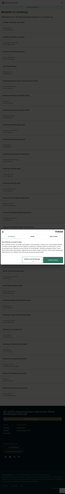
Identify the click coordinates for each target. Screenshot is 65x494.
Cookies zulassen (53, 260)
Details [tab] (32, 236)
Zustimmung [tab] (11, 236)
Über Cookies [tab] (54, 236)
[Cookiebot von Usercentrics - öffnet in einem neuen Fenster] (56, 232)
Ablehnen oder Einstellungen (32, 259)
